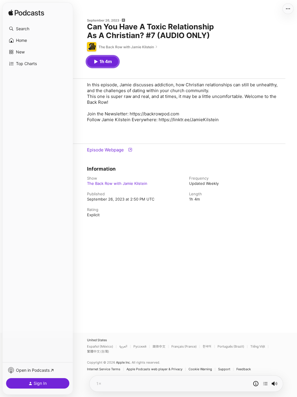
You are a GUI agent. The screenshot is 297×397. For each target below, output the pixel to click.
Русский (139, 346)
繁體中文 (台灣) (98, 351)
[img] (26, 13)
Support (224, 369)
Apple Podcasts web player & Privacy (154, 369)
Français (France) (184, 346)
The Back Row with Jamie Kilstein (117, 183)
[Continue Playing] (265, 384)
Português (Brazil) (231, 346)
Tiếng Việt (257, 346)
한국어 (207, 346)
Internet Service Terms (103, 369)
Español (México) (100, 346)
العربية (123, 346)
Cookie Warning (200, 369)
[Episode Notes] (255, 384)
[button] (37, 29)
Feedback (243, 369)
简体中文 (159, 346)
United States (97, 340)
